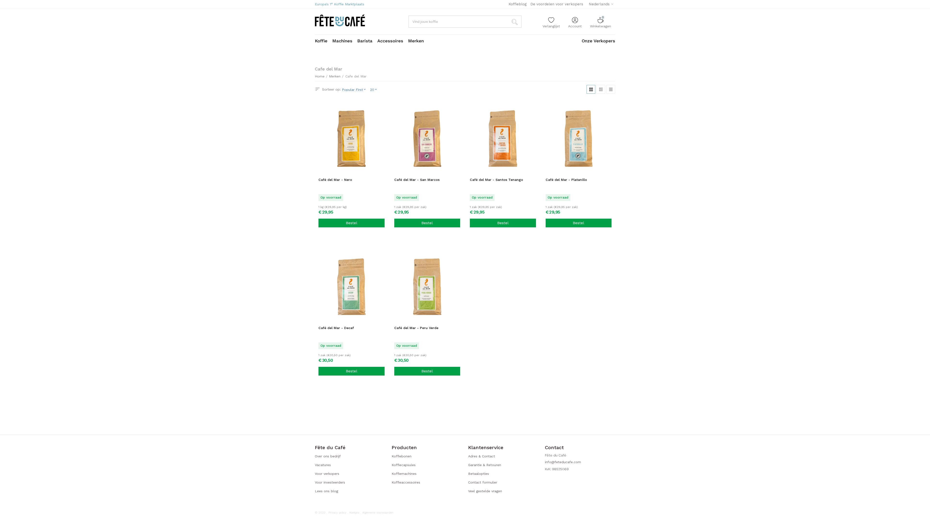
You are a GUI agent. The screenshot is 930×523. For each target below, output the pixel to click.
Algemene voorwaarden (378, 512)
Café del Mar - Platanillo (566, 180)
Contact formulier (482, 482)
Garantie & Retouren (484, 465)
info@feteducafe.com (563, 462)
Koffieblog (518, 4)
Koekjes (354, 512)
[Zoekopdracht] (515, 21)
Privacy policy (337, 512)
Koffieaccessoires (406, 482)
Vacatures (323, 465)
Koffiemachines (404, 474)
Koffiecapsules (404, 465)
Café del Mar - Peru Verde (416, 328)
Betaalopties (478, 474)
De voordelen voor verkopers (556, 4)
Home (320, 76)
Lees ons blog (326, 491)
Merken (335, 76)
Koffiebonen (401, 456)
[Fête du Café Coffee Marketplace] (340, 21)
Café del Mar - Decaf (336, 328)
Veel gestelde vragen (485, 491)
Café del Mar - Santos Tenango (496, 180)
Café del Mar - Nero (335, 180)
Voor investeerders (330, 482)
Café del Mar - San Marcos (417, 180)
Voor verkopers (327, 474)
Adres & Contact (481, 456)
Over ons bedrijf (328, 456)
